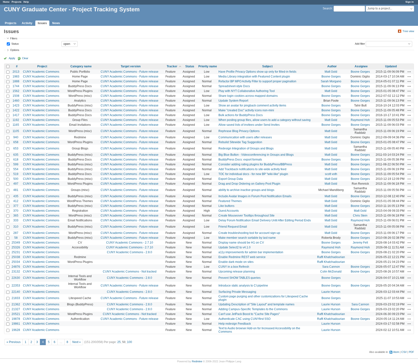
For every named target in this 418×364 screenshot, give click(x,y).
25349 (16, 242)
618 (15, 159)
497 (15, 183)
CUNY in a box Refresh (233, 266)
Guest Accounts (228, 210)
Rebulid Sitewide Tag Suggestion (240, 142)
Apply (12, 58)
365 (15, 215)
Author (332, 66)
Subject (267, 66)
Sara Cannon (331, 266)
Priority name (207, 66)
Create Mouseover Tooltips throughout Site (246, 215)
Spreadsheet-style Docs (234, 86)
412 (15, 201)
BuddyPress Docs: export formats (240, 159)
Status (15, 43)
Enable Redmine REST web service (242, 257)
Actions (409, 72)
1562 (16, 91)
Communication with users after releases (245, 137)
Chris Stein (360, 215)
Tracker (172, 66)
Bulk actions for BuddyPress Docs (240, 115)
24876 (16, 266)
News (56, 23)
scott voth (331, 174)
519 (15, 174)
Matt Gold (331, 71)
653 (15, 148)
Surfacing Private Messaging (237, 292)
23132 (16, 271)
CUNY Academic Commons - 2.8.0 (129, 252)
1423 (16, 105)
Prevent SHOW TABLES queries (239, 278)
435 (15, 196)
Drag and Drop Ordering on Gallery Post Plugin (249, 183)
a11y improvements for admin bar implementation (250, 252)
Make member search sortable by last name (247, 237)
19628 (16, 330)
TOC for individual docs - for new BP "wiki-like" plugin (253, 174)
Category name (81, 66)
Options (14, 50)
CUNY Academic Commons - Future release (129, 71)
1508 (16, 96)
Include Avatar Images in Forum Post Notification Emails (254, 196)
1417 (16, 115)
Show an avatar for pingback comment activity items (252, 105)
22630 (16, 278)
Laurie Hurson (330, 292)
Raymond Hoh (360, 120)
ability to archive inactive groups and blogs (246, 190)
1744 (16, 86)
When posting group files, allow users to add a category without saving (264, 120)
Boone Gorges (360, 71)
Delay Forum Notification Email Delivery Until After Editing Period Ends (264, 220)
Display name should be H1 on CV (241, 242)
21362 (16, 304)
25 (119, 342)
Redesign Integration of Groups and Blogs (246, 148)
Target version (131, 66)
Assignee (361, 66)
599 (15, 164)
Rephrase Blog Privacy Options (239, 131)
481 (15, 190)
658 (15, 142)
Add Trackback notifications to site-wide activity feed (252, 169)
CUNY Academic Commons (41, 71)
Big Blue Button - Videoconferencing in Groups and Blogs (256, 154)
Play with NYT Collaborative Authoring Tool (246, 91)
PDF (411, 351)
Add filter (360, 43)
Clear (25, 58)
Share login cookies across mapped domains (248, 96)
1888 (16, 81)
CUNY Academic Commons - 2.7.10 (129, 242)
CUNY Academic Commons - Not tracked (130, 271)
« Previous (14, 342)
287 (15, 233)
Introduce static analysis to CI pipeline (243, 285)
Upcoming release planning (236, 271)
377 (15, 206)
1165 (16, 124)
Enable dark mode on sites (236, 262)
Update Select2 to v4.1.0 (234, 247)
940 (15, 137)
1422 (16, 110)
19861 (16, 323)
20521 (16, 314)
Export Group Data (230, 179)
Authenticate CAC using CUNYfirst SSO (244, 319)
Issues (42, 23)
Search (327, 8)
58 (16, 237)
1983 (16, 76)
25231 (16, 252)
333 (15, 220)
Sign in (409, 1)
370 (15, 210)
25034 (16, 262)
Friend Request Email (232, 226)
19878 (16, 319)
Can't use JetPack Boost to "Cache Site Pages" (249, 314)
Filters (13, 38)
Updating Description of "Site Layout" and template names (256, 304)
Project (42, 66)
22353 (16, 285)
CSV (404, 351)
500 (15, 179)
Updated (391, 66)
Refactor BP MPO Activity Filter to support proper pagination (257, 81)
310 (15, 226)
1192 (16, 120)
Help (26, 1)
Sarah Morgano (331, 81)
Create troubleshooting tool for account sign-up (249, 233)
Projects (17, 1)
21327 (16, 309)
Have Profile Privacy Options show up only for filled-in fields (257, 71)
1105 (16, 131)
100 (129, 342)
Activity (27, 23)
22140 (16, 292)
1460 (16, 100)
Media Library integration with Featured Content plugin (254, 76)
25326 (16, 247)
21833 (16, 298)
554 (15, 169)
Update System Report (233, 100)
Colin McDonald (331, 271)
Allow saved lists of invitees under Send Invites (249, 124)
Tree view (408, 31)
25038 (16, 257)
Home (6, 1)
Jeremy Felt (360, 242)
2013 (16, 71)
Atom (396, 351)
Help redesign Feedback (234, 323)
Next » (76, 342)
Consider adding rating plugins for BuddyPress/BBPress (255, 164)
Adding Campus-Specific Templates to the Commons (253, 309)
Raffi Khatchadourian (331, 257)
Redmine (197, 361)
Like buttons (226, 206)
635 (15, 154)
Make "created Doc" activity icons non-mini (246, 110)
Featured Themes (230, 201)
